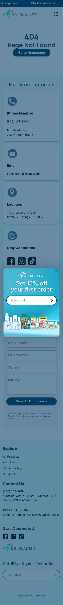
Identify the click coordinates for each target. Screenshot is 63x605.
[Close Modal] (57, 270)
